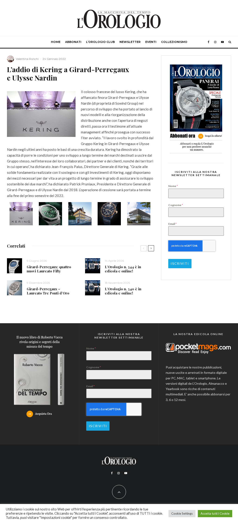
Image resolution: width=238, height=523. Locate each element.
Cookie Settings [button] (182, 513)
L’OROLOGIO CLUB (100, 42)
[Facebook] (208, 42)
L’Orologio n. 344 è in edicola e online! (123, 269)
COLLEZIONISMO (174, 42)
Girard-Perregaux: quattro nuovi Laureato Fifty (49, 269)
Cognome (175, 205)
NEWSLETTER (130, 42)
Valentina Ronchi (27, 59)
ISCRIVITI (180, 263)
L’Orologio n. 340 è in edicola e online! (123, 291)
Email (172, 224)
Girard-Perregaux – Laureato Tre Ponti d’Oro (48, 291)
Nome (173, 186)
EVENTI (150, 42)
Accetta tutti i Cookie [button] (215, 513)
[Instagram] (215, 42)
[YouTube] (222, 42)
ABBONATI (73, 42)
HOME (55, 42)
